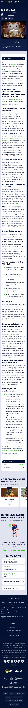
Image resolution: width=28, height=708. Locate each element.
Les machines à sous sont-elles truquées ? (13, 602)
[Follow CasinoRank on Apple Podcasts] (22, 661)
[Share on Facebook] (6, 18)
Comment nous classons (13, 635)
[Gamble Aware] (11, 687)
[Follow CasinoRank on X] (12, 661)
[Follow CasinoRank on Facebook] (5, 661)
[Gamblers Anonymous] (11, 678)
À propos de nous (14, 627)
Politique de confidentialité (13, 630)
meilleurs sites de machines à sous (10, 450)
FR (13, 665)
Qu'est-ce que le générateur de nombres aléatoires (12, 617)
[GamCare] (19, 678)
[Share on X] (2, 18)
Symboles (13, 605)
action (16, 203)
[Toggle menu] (2, 1)
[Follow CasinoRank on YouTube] (15, 661)
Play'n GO (14, 64)
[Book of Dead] (9, 497)
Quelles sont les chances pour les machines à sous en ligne (13, 608)
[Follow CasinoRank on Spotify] (18, 661)
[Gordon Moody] (13, 683)
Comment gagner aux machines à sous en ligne (12, 612)
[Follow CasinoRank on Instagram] (8, 661)
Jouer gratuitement (14, 30)
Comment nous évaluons (14, 633)
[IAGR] (6, 678)
